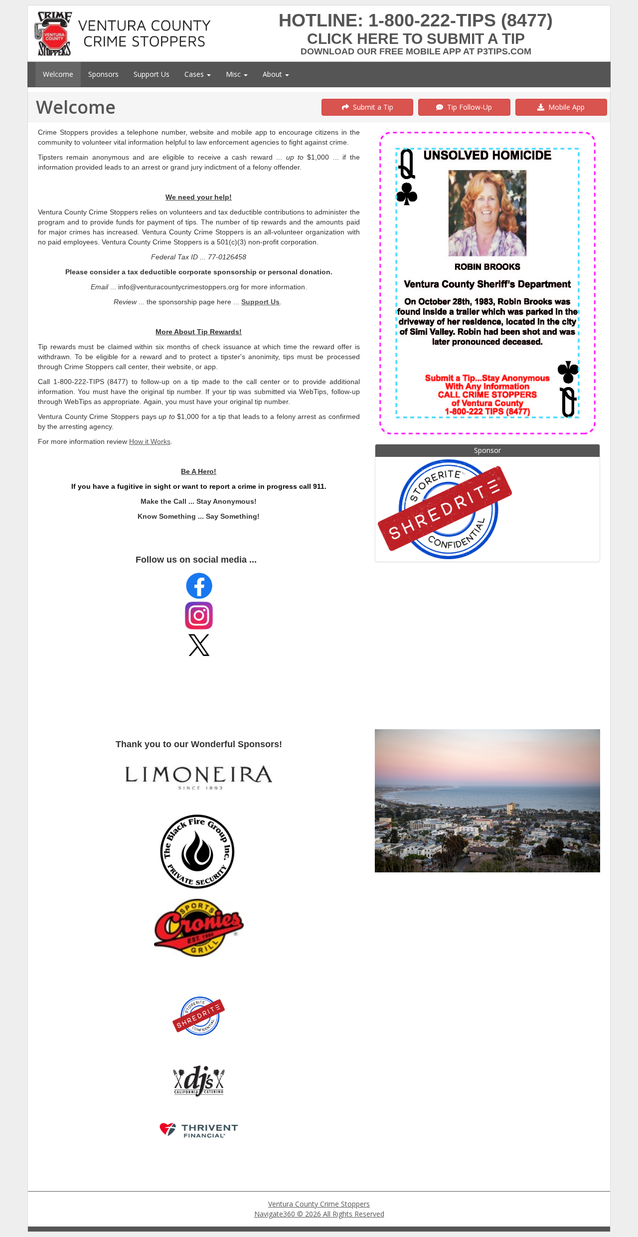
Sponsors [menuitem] (103, 74)
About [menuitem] (273, 74)
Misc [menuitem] (234, 74)
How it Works (149, 441)
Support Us (260, 302)
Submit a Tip (371, 107)
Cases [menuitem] (195, 74)
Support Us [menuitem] (151, 74)
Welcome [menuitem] (58, 74)
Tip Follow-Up (467, 107)
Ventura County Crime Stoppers (319, 1204)
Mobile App (564, 107)
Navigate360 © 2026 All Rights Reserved (319, 1214)
